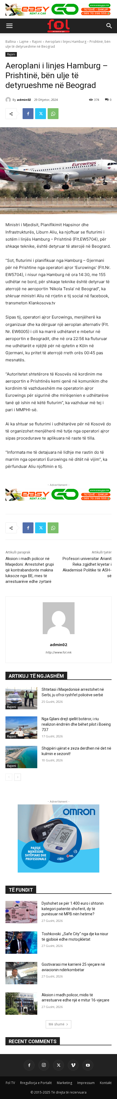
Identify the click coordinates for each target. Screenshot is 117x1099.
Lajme (24, 41)
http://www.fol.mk (59, 652)
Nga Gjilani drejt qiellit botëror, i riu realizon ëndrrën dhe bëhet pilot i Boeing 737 (76, 724)
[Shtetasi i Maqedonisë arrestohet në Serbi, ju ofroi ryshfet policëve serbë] (21, 698)
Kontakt (106, 1082)
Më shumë (56, 1024)
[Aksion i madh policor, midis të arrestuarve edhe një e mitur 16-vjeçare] (21, 1003)
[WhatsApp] (53, 113)
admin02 (24, 100)
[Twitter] (40, 113)
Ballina (10, 41)
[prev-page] (8, 777)
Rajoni (37, 41)
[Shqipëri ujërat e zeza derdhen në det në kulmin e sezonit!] (21, 757)
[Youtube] (87, 1065)
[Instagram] (43, 1065)
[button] (9, 26)
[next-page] (17, 777)
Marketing (64, 1082)
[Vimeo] (73, 1065)
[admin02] (9, 99)
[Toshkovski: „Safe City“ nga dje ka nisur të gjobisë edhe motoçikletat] (21, 942)
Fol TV (10, 1082)
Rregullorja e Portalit (36, 1082)
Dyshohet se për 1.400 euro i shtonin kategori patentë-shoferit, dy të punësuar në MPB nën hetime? (73, 908)
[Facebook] (28, 113)
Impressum (86, 1082)
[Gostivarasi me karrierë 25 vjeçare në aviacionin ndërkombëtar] (21, 973)
